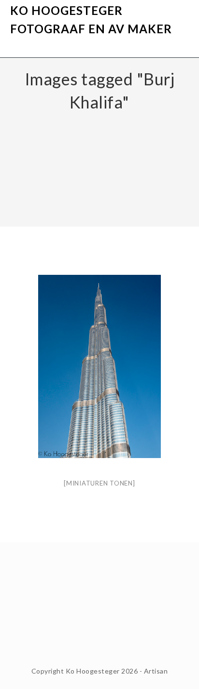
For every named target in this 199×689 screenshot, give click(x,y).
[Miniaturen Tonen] (99, 483)
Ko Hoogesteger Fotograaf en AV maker (91, 19)
